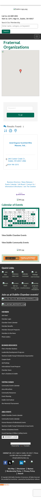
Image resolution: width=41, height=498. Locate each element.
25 (15, 223)
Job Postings (5, 363)
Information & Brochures (13, 186)
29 (33, 223)
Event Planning (6, 396)
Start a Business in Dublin (10, 374)
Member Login (6, 319)
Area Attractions (7, 389)
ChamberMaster (29, 479)
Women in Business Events (10, 430)
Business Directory (13, 182)
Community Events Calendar (11, 386)
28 (28, 223)
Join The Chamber (30, 186)
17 (10, 221)
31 (10, 225)
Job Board (21, 184)
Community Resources (9, 393)
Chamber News (6, 370)
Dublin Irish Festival (8, 400)
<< (4, 210)
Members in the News (9, 333)
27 (24, 223)
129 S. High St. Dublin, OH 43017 (22, 453)
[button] (20, 71)
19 (19, 221)
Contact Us (30, 184)
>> (37, 210)
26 (19, 223)
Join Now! (5, 315)
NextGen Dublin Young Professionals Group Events (17, 426)
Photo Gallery (6, 337)
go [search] (21, 115)
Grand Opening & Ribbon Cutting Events (14, 433)
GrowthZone (13, 479)
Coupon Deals (6, 359)
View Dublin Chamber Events (14, 235)
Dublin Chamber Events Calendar (12, 415)
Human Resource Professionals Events (14, 422)
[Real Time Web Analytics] (4, 485)
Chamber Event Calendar (10, 323)
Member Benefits (7, 326)
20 (24, 221)
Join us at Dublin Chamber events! (20, 295)
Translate (26, 446)
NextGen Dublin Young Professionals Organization (17, 356)
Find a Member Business (9, 349)
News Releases (27, 182)
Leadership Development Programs (13, 352)
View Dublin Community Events (15, 243)
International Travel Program (11, 367)
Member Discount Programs (11, 330)
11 (15, 219)
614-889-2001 (14, 455)
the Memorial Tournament (10, 403)
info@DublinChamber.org (20, 458)
